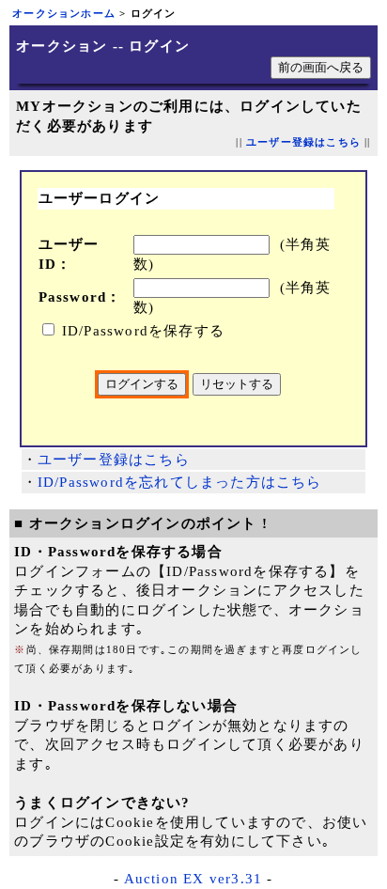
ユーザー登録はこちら (303, 142)
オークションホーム (64, 13)
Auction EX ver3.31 (193, 878)
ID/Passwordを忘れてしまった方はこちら (180, 482)
